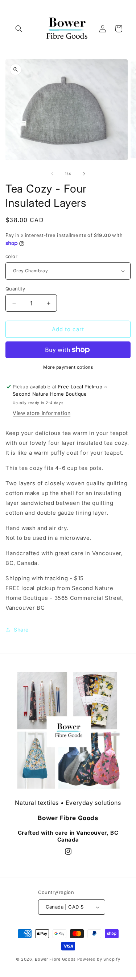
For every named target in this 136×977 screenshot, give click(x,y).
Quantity (15, 289)
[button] (19, 29)
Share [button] (21, 629)
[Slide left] (52, 174)
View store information (41, 413)
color (11, 256)
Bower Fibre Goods (55, 959)
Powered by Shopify (98, 959)
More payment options (68, 367)
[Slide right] (84, 174)
